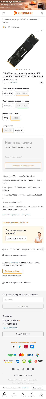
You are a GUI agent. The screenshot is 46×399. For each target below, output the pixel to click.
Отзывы (14, 249)
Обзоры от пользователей (15, 255)
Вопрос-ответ (28, 249)
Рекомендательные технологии (23, 383)
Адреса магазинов (9, 328)
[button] (4, 394)
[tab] (4, 250)
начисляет (15, 262)
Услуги (4, 249)
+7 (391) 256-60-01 (10, 324)
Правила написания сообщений (11, 275)
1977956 (14, 83)
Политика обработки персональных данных (23, 380)
